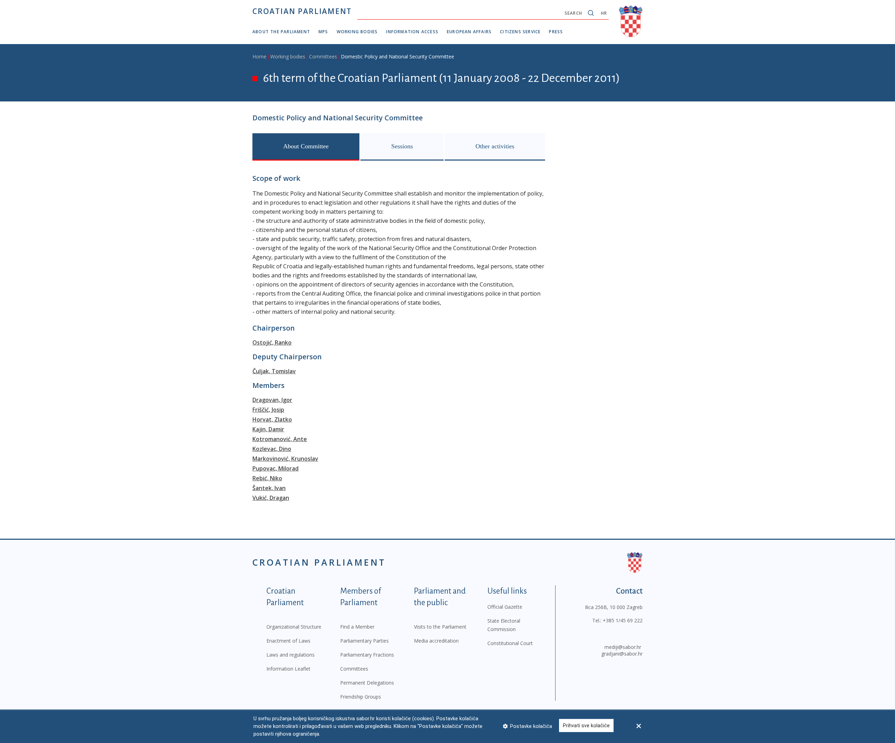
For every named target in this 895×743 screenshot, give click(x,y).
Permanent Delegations (367, 682)
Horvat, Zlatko (272, 419)
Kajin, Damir (268, 429)
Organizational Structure (293, 626)
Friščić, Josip (268, 409)
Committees (323, 56)
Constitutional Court (510, 643)
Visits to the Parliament (440, 626)
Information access (412, 32)
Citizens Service (520, 32)
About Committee (306, 146)
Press (556, 32)
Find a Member (357, 626)
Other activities (494, 146)
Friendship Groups (360, 696)
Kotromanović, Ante (279, 439)
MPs (323, 32)
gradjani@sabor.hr (622, 653)
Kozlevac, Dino (271, 449)
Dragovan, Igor (272, 400)
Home (259, 56)
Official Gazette (504, 606)
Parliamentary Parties (364, 640)
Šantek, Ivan (269, 488)
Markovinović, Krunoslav (285, 458)
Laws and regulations (290, 654)
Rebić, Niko (267, 478)
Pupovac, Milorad (275, 468)
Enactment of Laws (288, 640)
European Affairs (469, 32)
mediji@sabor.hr (622, 647)
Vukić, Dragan (270, 498)
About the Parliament (281, 32)
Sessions (402, 146)
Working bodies (357, 32)
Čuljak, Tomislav (274, 371)
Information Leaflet (288, 668)
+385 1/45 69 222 (623, 620)
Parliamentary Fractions (367, 654)
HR (604, 13)
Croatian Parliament (302, 11)
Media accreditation (436, 640)
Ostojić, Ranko (272, 342)
